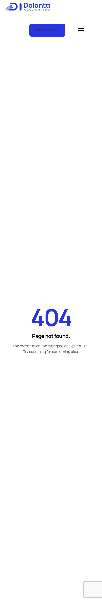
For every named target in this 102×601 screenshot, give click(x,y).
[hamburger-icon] (81, 30)
